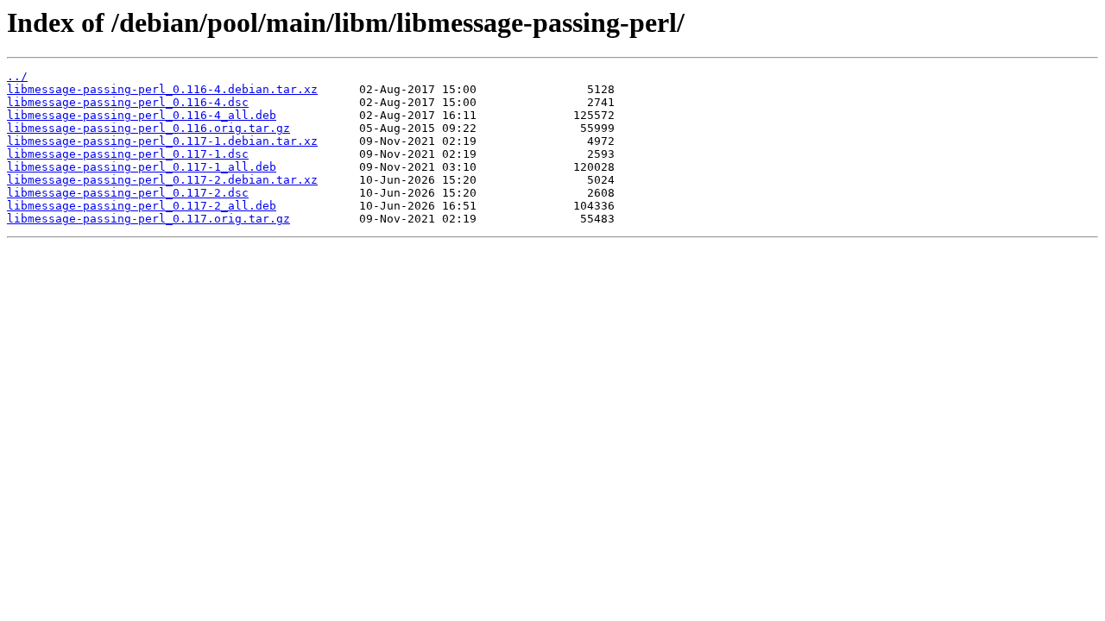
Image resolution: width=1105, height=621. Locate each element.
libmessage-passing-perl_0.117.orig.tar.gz (148, 218)
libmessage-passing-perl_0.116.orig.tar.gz (148, 128)
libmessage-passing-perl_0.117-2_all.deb (141, 205)
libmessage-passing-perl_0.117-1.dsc (128, 153)
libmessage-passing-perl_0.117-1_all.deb (141, 166)
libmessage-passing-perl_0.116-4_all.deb (141, 115)
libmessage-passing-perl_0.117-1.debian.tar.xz (162, 141)
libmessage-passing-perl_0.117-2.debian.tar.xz (162, 179)
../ (17, 76)
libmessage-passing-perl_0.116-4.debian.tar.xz (162, 89)
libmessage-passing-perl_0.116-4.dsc (128, 102)
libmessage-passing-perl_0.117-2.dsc (128, 192)
